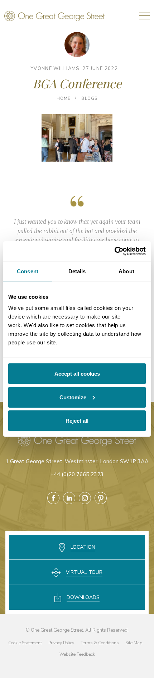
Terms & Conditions (100, 643)
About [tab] (126, 271)
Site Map (133, 643)
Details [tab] (77, 271)
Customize (72, 397)
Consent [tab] (27, 271)
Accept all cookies (77, 374)
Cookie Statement (25, 643)
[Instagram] (85, 498)
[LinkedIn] (69, 498)
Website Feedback (77, 654)
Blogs (89, 98)
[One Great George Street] (54, 16)
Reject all (77, 421)
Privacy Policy (61, 643)
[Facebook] (53, 498)
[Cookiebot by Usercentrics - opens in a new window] (114, 251)
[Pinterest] (101, 498)
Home (64, 98)
